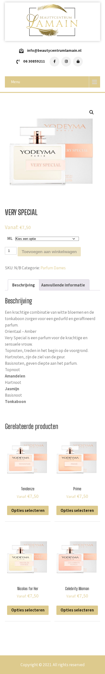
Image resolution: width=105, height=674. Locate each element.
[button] (91, 112)
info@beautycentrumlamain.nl (54, 50)
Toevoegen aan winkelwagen (49, 251)
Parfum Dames (53, 268)
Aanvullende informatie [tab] (63, 285)
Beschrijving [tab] (23, 285)
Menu (15, 81)
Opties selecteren (27, 510)
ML (10, 238)
